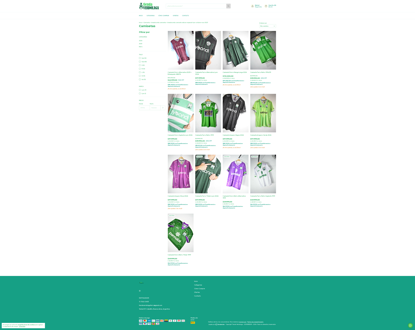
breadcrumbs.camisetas (158, 22)
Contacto (185, 15)
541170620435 (144, 298)
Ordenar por (263, 23)
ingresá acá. (242, 322)
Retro (140, 46)
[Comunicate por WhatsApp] (410, 325)
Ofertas (175, 15)
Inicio (141, 15)
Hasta (151, 104)
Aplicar (163, 108)
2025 (140, 43)
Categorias (150, 15)
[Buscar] (228, 6)
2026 (140, 40)
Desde (141, 104)
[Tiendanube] (216, 325)
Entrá (257, 5)
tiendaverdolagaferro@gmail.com (150, 305)
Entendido (22, 326)
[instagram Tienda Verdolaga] (139, 291)
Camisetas (147, 22)
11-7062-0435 (144, 302)
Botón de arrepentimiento (255, 322)
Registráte (258, 7)
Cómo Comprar (163, 15)
